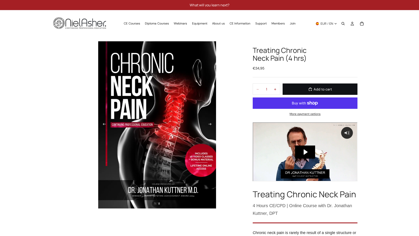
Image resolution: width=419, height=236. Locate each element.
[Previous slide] (103, 125)
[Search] (343, 23)
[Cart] (362, 23)
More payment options (305, 114)
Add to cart (323, 89)
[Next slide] (211, 125)
